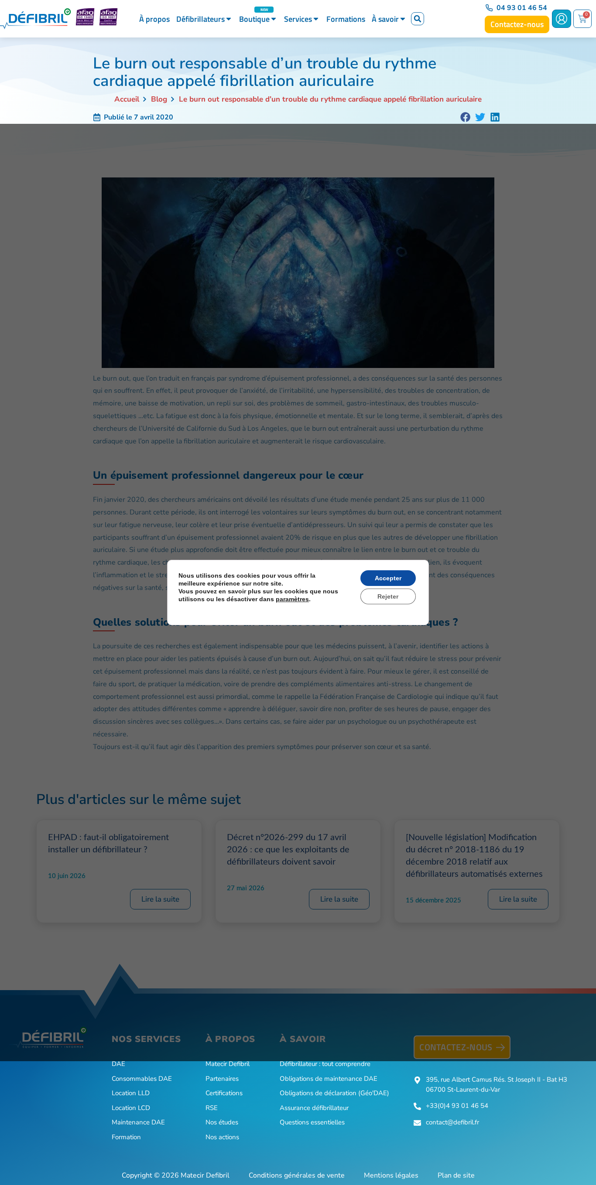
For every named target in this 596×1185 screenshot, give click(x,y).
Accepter (388, 578)
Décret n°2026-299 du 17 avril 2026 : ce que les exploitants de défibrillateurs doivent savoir (288, 849)
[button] (417, 18)
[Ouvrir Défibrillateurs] (229, 19)
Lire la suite (160, 899)
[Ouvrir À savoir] (403, 19)
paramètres (292, 599)
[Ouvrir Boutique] (273, 19)
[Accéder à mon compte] (561, 19)
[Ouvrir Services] (316, 19)
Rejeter (387, 596)
